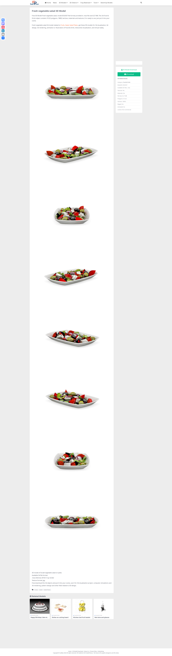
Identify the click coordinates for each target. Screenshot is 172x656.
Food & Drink (35, 615)
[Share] (3, 38)
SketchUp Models (107, 3)
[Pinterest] (3, 27)
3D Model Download (77, 651)
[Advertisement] (71, 43)
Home (48, 3)
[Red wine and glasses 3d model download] (104, 606)
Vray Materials (85, 3)
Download (130, 74)
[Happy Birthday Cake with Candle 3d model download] (40, 606)
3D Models (62, 3)
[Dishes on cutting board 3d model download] (61, 606)
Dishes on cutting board (60, 617)
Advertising (101, 651)
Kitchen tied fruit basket (81, 617)
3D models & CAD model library (85, 653)
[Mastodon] (3, 23)
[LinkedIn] (3, 31)
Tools (95, 3)
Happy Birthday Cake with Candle (40, 618)
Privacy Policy (93, 651)
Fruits (62, 25)
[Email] (3, 34)
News (55, 3)
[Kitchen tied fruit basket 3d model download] (82, 606)
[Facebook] (3, 20)
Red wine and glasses (102, 617)
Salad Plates (74, 25)
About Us (86, 651)
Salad (67, 25)
